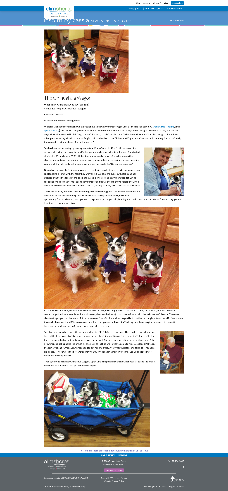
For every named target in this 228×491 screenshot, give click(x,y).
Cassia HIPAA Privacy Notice (114, 478)
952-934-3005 (177, 461)
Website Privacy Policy (114, 481)
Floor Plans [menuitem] (150, 8)
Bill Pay (156, 3)
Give (166, 3)
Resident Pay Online (114, 470)
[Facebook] (183, 466)
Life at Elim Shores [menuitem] (174, 8)
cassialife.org (79, 486)
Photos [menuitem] (161, 8)
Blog (138, 3)
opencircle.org (51, 130)
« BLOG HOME (177, 20)
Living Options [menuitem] (135, 8)
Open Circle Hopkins (163, 126)
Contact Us (177, 3)
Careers (146, 3)
